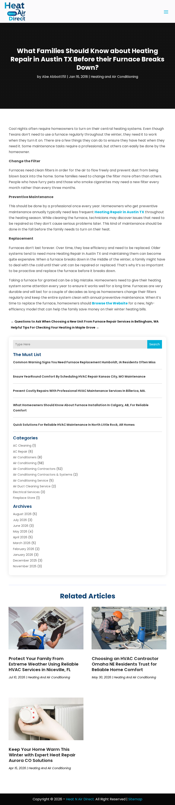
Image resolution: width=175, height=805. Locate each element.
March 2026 (22, 543)
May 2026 (20, 531)
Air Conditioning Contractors (34, 469)
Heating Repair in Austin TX (119, 212)
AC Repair (20, 451)
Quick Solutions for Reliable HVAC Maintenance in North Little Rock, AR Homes (74, 425)
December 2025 (25, 560)
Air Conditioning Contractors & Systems (42, 474)
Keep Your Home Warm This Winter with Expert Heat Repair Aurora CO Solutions (42, 754)
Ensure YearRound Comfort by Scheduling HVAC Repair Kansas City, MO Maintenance (79, 376)
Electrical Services (26, 492)
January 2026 (23, 555)
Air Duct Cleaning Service (32, 486)
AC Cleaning (22, 445)
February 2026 (23, 549)
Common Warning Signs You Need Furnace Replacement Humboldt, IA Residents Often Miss (84, 362)
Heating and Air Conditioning (114, 76)
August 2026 (22, 514)
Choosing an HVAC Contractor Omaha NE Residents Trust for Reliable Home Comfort (125, 664)
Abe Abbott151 (54, 76)
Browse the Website (110, 303)
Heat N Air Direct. (80, 799)
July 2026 (20, 520)
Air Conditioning (24, 463)
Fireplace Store (24, 498)
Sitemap (135, 799)
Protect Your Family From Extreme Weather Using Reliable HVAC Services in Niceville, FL (44, 664)
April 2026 (20, 537)
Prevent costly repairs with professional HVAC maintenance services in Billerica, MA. (79, 391)
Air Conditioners (24, 457)
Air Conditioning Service (30, 480)
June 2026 (20, 526)
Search (154, 344)
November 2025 (24, 566)
